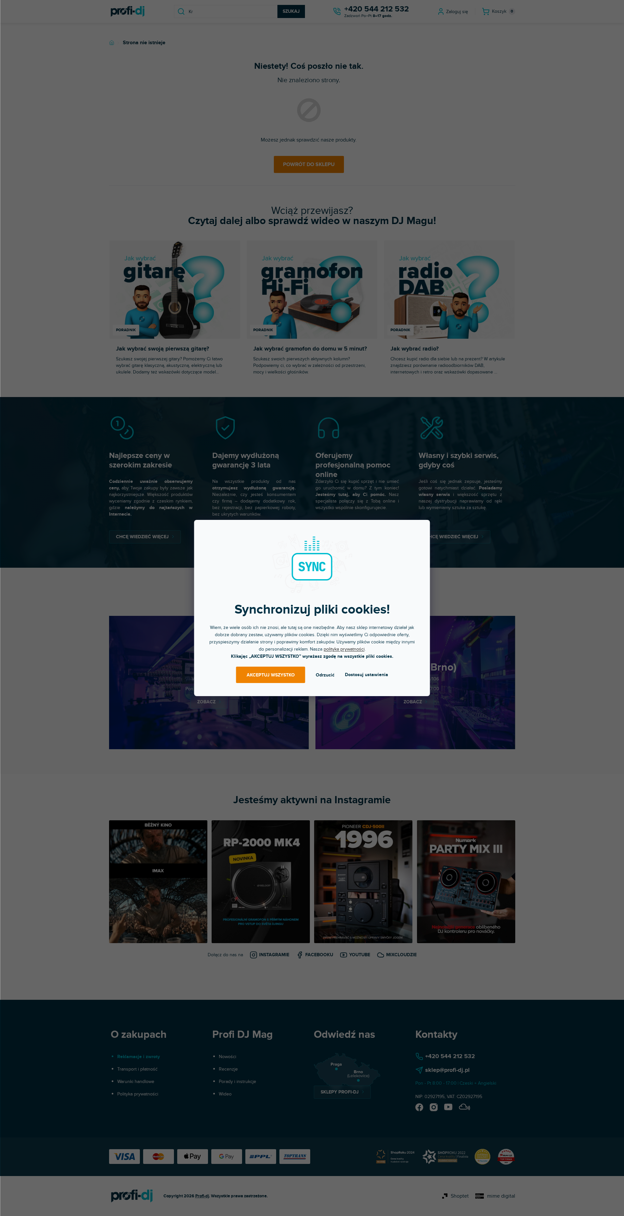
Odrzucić (325, 675)
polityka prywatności (344, 649)
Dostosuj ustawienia (366, 674)
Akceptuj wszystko (271, 675)
